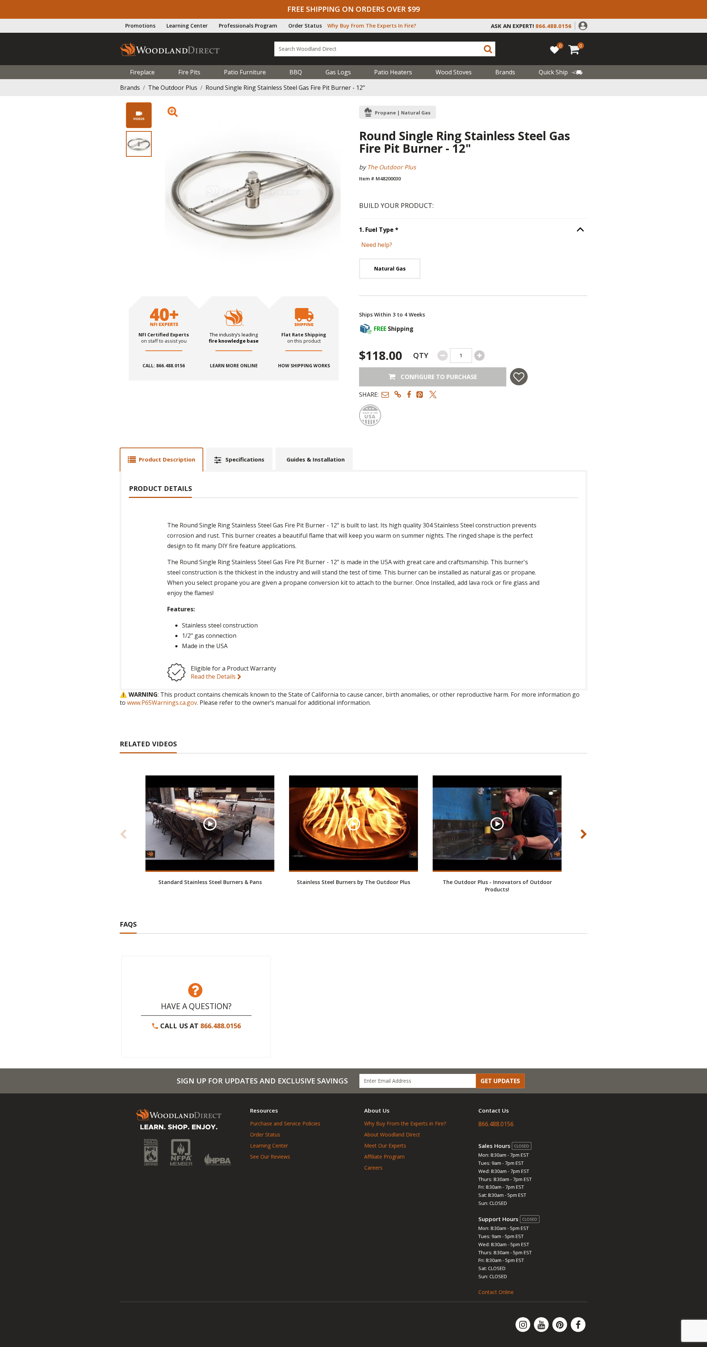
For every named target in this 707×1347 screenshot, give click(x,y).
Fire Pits (189, 72)
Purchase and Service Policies (285, 1123)
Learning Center (187, 25)
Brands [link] (505, 72)
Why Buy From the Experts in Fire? (405, 1123)
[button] (582, 25)
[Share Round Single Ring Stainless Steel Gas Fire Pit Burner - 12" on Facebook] (409, 394)
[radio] (390, 268)
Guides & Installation (315, 459)
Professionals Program (248, 25)
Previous (123, 834)
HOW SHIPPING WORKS (304, 366)
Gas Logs (338, 72)
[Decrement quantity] (442, 355)
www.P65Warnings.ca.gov (162, 703)
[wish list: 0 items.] (554, 49)
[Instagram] (523, 1324)
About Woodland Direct (392, 1134)
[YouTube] (542, 1324)
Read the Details (214, 676)
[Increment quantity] (479, 355)
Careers (373, 1167)
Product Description (167, 459)
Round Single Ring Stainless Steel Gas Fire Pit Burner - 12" (285, 88)
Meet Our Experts (385, 1145)
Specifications (244, 459)
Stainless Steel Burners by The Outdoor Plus (353, 881)
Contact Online (496, 1291)
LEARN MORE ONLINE (234, 366)
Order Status (305, 25)
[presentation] (139, 144)
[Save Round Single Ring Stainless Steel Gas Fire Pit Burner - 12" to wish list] (519, 376)
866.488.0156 (220, 1025)
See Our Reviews (270, 1156)
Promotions (140, 25)
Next (583, 834)
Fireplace (142, 72)
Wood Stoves (454, 72)
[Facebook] (578, 1324)
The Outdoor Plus (172, 88)
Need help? (376, 245)
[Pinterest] (560, 1324)
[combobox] (384, 49)
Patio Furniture (245, 72)
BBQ (295, 72)
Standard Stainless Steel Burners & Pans (210, 881)
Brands (130, 88)
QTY (420, 355)
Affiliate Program (384, 1156)
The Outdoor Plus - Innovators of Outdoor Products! (497, 885)
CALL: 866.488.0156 (164, 366)
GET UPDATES (500, 1081)
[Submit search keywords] (488, 49)
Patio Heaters (393, 72)
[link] (560, 72)
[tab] (161, 459)
